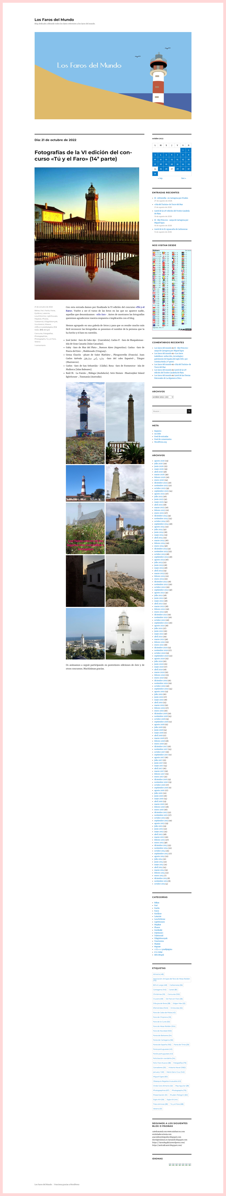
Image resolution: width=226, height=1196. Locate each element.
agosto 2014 (159, 856)
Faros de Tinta (181, 1044)
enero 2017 (158, 777)
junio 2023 (158, 565)
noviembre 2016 (161, 782)
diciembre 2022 (160, 582)
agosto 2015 (159, 823)
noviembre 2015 (161, 815)
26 (166, 169)
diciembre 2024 (160, 516)
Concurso (39, 333)
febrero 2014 (159, 873)
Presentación (160, 1095)
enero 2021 (158, 645)
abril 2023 (158, 571)
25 (161, 169)
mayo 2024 (158, 535)
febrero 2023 (159, 576)
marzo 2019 (159, 705)
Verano (37, 342)
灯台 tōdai (158, 952)
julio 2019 (158, 694)
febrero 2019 (159, 708)
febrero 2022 (159, 609)
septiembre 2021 (161, 623)
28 (177, 169)
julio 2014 (158, 859)
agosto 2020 (159, 659)
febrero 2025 (159, 510)
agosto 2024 (159, 527)
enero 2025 (159, 513)
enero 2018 (158, 744)
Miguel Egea (160, 1077)
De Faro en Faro (174, 999)
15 (183, 159)
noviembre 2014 (161, 848)
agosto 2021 (159, 626)
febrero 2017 (159, 774)
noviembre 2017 (161, 749)
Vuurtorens (39, 324)
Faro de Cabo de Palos (164, 1012)
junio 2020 (158, 664)
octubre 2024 (159, 521)
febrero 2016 (159, 807)
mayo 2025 (158, 502)
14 (177, 159)
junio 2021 (158, 631)
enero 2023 (159, 579)
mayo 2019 (158, 700)
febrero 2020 (159, 675)
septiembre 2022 (161, 590)
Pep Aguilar (182, 1086)
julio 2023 (158, 562)
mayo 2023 (158, 568)
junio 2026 (158, 466)
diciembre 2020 (160, 648)
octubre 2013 (159, 884)
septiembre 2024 (161, 524)
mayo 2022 (158, 601)
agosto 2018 (159, 724)
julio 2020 (158, 661)
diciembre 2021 (160, 615)
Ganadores (159, 1067)
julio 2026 (158, 463)
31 (155, 174)
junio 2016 (158, 796)
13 (172, 159)
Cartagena (159, 990)
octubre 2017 (159, 752)
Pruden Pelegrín (179, 1095)
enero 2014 (158, 876)
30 (189, 169)
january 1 (158, 1072)
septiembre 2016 (161, 788)
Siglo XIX (158, 1099)
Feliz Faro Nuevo (162, 1063)
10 (155, 159)
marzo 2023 (159, 573)
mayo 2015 (158, 832)
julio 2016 (158, 793)
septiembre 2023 (161, 557)
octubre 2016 (159, 785)
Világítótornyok (50, 321)
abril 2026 (158, 472)
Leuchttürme (40, 316)
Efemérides (160, 1008)
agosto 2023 (159, 560)
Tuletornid (39, 321)
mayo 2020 (158, 667)
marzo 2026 (159, 474)
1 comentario (40, 345)
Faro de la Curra (161, 1022)
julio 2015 (158, 826)
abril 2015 (158, 834)
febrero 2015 (159, 840)
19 (166, 164)
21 (177, 164)
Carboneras (176, 985)
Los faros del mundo (162, 348)
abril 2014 (158, 867)
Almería (158, 974)
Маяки (48, 324)
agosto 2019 (159, 691)
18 (161, 164)
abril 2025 (158, 505)
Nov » (183, 178)
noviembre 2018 (161, 716)
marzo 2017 (159, 771)
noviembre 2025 (161, 485)
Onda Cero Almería (163, 1086)
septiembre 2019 (161, 689)
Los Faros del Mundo (54, 19)
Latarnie (46, 313)
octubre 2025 (159, 488)
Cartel (173, 990)
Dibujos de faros (161, 1003)
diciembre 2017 (160, 746)
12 (166, 159)
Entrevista (177, 1008)
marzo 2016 (159, 804)
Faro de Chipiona (162, 1017)
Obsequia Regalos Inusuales (167, 1081)
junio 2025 (158, 499)
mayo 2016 (158, 799)
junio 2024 (158, 532)
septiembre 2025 (161, 491)
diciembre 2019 (160, 680)
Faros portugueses (162, 1049)
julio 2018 (158, 727)
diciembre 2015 (160, 812)
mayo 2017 (158, 766)
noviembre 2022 (161, 584)
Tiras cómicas (160, 1104)
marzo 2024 (159, 540)
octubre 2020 (159, 653)
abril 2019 (158, 702)
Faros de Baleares (162, 1035)
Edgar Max (179, 1003)
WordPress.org (160, 442)
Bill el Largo (160, 985)
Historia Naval (177, 1067)
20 (172, 164)
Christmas (159, 994)
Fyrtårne (38, 313)
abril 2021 (158, 637)
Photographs (40, 339)
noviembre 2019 (161, 683)
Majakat (38, 319)
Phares (45, 319)
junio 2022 (158, 598)
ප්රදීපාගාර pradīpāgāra (44, 327)
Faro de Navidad (162, 1031)
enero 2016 (159, 810)
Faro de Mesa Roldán (164, 1026)
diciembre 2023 (160, 549)
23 (189, 164)
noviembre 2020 (161, 650)
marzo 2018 (159, 738)
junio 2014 (158, 862)
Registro (157, 431)
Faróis (47, 310)
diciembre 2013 (160, 878)
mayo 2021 (158, 634)
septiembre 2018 (161, 722)
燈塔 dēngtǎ (45, 330)
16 (189, 159)
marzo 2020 (159, 672)
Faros (52, 310)
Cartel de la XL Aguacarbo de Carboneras (171, 229)
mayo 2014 (158, 865)
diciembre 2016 (160, 779)
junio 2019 (158, 697)
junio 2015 (158, 829)
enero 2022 (159, 612)
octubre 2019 (159, 686)
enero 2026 (159, 480)
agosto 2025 (159, 494)
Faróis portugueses (163, 1054)
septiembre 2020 (161, 656)
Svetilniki (158, 930)
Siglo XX (172, 1099)
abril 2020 (158, 669)
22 (183, 164)
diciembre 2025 (160, 483)
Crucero (158, 999)
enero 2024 (159, 546)
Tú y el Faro (51, 339)
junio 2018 (158, 730)
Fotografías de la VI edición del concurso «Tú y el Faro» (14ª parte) (83, 155)
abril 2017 (158, 768)
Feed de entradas (161, 436)
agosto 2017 (159, 757)
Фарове (157, 947)
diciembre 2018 (160, 713)
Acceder (157, 434)
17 (155, 164)
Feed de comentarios (163, 439)
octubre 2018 (159, 719)
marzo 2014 (159, 870)
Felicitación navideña (164, 1058)
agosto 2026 (159, 461)
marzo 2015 (159, 837)
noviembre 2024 (161, 518)
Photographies (41, 336)
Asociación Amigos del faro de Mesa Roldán (171, 979)
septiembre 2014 (161, 854)
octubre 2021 (159, 620)
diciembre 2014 (160, 845)
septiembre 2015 (161, 821)
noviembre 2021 (161, 617)
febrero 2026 (159, 477)
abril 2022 (158, 604)
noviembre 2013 (161, 881)
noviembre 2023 (161, 551)
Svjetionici (158, 933)
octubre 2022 (159, 587)
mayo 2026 (159, 469)
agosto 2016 (159, 790)
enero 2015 (158, 843)
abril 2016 (158, 801)
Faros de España (162, 1044)
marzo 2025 (159, 507)
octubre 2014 (159, 851)
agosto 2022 (159, 593)
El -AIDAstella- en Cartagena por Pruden (171, 198)
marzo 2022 (159, 606)
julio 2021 (158, 628)
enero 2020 (159, 678)
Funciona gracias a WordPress (66, 1184)
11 (161, 159)
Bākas (37, 310)
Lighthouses (52, 316)
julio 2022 (158, 595)
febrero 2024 (159, 543)
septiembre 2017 (161, 755)
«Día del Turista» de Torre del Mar (168, 204)
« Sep (160, 178)
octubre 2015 (159, 818)
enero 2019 (159, 711)
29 (183, 169)
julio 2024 (158, 529)
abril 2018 (158, 735)
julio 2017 (158, 760)
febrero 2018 (159, 741)
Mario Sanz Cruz (176, 1072)
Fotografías (48, 333)
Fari (42, 310)
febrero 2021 (159, 642)
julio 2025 (158, 496)
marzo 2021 (159, 639)
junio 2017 (158, 763)
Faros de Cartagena (163, 1040)
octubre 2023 (159, 554)
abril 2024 (158, 538)
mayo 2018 (158, 733)
